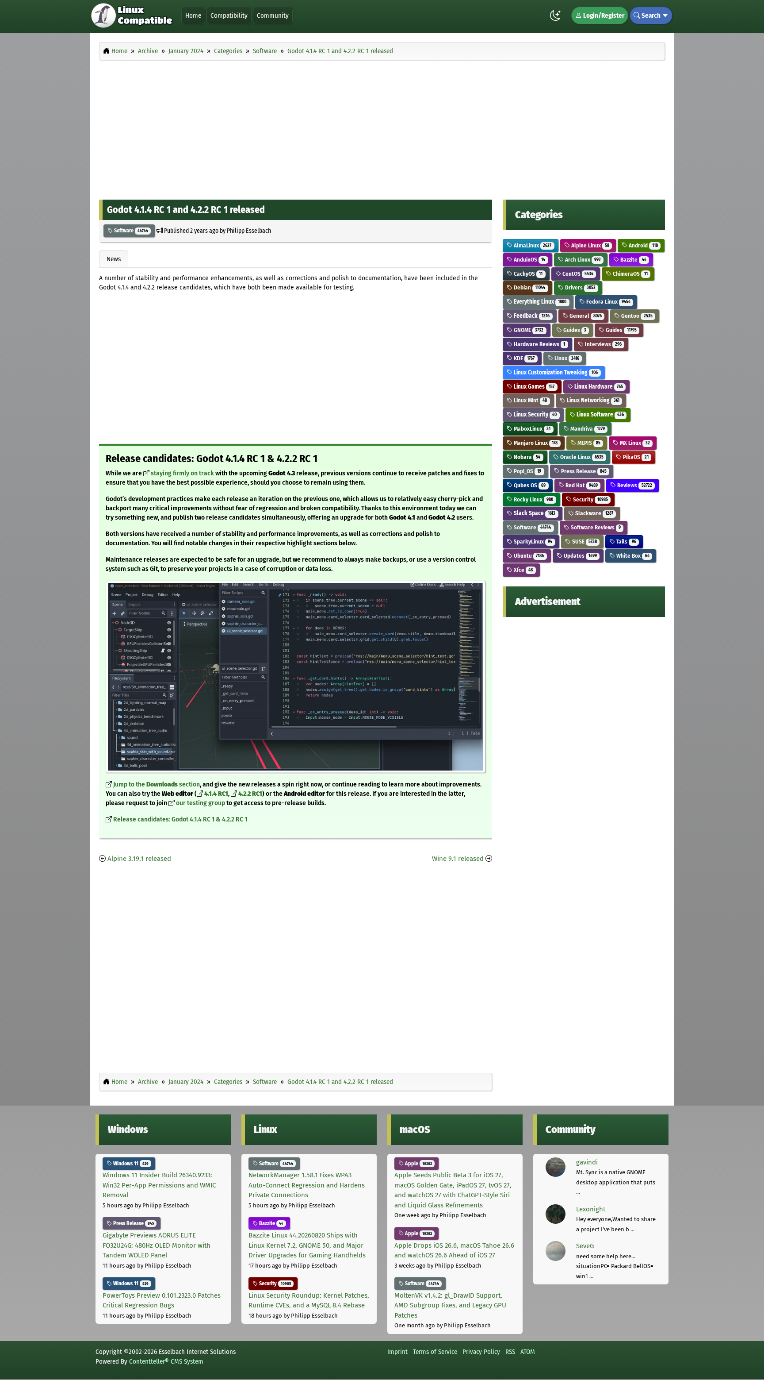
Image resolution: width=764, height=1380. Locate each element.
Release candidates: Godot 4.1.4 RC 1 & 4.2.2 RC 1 (180, 819)
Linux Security (534, 414)
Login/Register (603, 15)
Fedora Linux (607, 301)
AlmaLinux (531, 245)
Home (193, 15)
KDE (523, 358)
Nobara (526, 457)
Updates (579, 555)
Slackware (593, 513)
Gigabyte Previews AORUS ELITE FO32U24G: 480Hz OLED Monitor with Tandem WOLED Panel (156, 1245)
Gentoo (636, 315)
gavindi (587, 1162)
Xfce (522, 570)
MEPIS (588, 442)
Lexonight (590, 1209)
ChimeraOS (629, 273)
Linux (566, 358)
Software (130, 230)
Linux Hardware (598, 386)
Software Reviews (595, 527)
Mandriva (587, 428)
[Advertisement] (382, 127)
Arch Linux (582, 259)
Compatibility (229, 15)
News (114, 259)
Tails (625, 541)
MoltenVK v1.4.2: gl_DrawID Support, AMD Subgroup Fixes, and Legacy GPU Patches (450, 1305)
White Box (632, 555)
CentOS (577, 273)
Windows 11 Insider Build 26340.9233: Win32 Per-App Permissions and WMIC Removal (159, 1185)
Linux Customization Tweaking (555, 372)
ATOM (527, 1352)
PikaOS (635, 457)
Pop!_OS (526, 471)
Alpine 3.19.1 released (139, 859)
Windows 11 (130, 1163)
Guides (574, 330)
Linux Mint (529, 400)
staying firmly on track (182, 473)
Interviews (603, 344)
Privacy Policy (481, 1352)
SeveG (585, 1246)
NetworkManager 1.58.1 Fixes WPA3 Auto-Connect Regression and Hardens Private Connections (306, 1185)
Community (273, 15)
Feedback (531, 315)
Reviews (634, 485)
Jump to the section (156, 784)
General (585, 315)
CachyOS (527, 273)
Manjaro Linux (535, 442)
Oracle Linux (581, 457)
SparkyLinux (532, 541)
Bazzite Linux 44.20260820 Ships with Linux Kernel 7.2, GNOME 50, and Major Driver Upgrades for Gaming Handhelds (307, 1245)
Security (590, 499)
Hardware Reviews (538, 344)
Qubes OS (529, 485)
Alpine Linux (589, 245)
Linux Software (599, 414)
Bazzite (632, 259)
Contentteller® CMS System (166, 1361)
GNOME (527, 330)
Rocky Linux (532, 499)
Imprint (397, 1352)
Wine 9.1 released (458, 859)
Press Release (583, 471)
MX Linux (634, 442)
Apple (418, 1163)
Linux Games (533, 386)
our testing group (200, 803)
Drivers (580, 287)
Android (642, 245)
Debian (528, 287)
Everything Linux (539, 301)
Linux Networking (592, 400)
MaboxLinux (531, 428)
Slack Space (533, 513)
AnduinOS (528, 259)
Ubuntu (528, 555)
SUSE (584, 541)
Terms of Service (435, 1352)
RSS (510, 1352)
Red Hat (581, 485)
